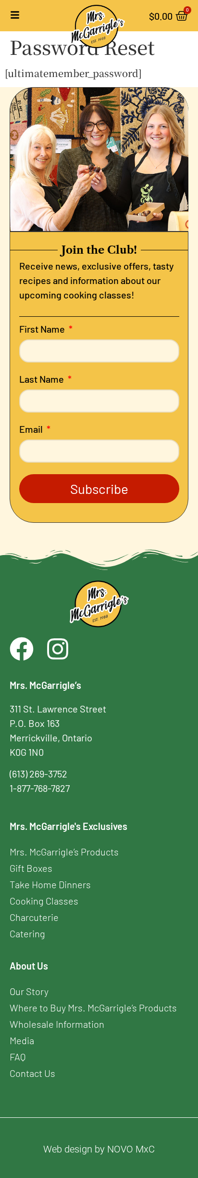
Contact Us (32, 1073)
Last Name (42, 379)
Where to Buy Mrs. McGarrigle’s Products (93, 1007)
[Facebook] (22, 649)
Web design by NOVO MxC (99, 1149)
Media (22, 1040)
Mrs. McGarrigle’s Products (64, 851)
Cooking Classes (44, 900)
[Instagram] (58, 649)
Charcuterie (34, 917)
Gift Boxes (31, 868)
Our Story (29, 991)
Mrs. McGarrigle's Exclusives (68, 826)
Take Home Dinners (50, 884)
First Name (43, 329)
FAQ (17, 1056)
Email (32, 429)
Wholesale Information (57, 1024)
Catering (27, 933)
